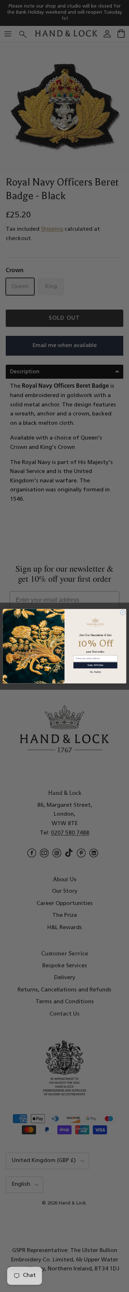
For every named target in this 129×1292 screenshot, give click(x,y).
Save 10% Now (95, 665)
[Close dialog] (122, 612)
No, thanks (95, 672)
